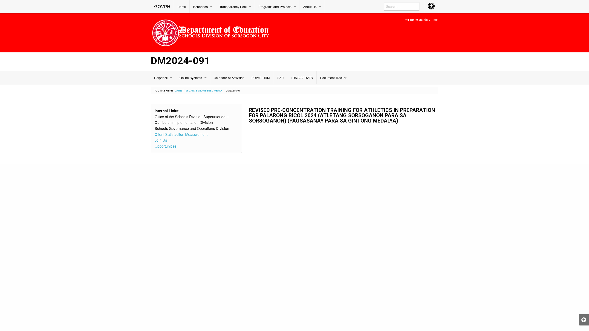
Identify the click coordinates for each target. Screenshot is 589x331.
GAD (280, 77)
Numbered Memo (210, 90)
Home (181, 6)
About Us (310, 6)
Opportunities (165, 146)
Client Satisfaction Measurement (181, 134)
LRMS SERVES (302, 77)
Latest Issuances (187, 90)
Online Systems (190, 77)
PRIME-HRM (260, 77)
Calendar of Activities (229, 77)
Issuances (200, 6)
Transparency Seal (233, 6)
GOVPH (162, 6)
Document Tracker (333, 77)
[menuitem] (162, 6)
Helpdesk (161, 77)
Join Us (161, 140)
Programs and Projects (275, 6)
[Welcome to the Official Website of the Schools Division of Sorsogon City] (210, 32)
